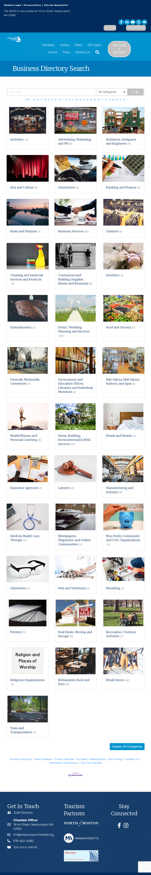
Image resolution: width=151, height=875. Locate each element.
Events (52, 52)
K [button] (69, 99)
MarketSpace (97, 759)
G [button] (56, 99)
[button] (127, 746)
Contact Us (82, 52)
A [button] (34, 99)
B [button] (37, 99)
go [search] (137, 92)
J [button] (66, 99)
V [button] (109, 99)
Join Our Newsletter (55, 5)
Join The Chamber (91, 762)
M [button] (77, 99)
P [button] (87, 99)
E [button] (49, 99)
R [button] (95, 99)
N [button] (80, 99)
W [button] (113, 99)
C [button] (41, 99)
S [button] (98, 99)
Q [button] (91, 99)
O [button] (84, 99)
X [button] (117, 99)
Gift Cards (94, 45)
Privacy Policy (32, 5)
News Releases (43, 759)
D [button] (45, 99)
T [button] (102, 99)
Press (66, 52)
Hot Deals (81, 759)
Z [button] (124, 99)
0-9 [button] (27, 99)
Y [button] (120, 99)
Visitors (64, 45)
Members (48, 45)
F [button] (52, 99)
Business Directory (21, 759)
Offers (78, 45)
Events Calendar (64, 759)
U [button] (106, 99)
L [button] (72, 99)
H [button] (59, 99)
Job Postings (115, 759)
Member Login (12, 5)
